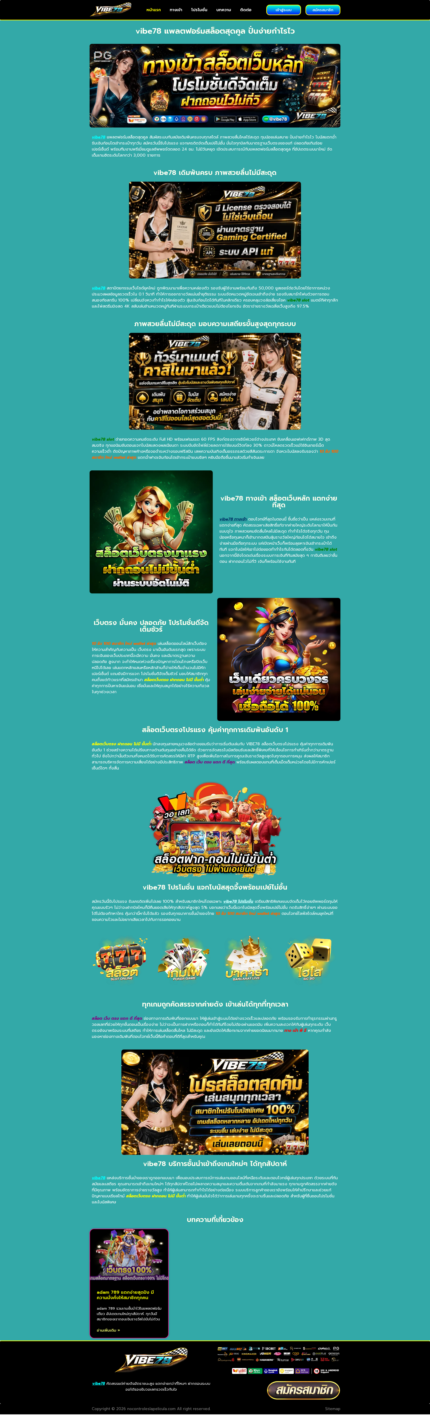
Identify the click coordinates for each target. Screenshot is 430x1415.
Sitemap (332, 1409)
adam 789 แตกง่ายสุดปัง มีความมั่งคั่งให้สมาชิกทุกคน (125, 1295)
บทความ (223, 10)
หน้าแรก (153, 10)
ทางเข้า (176, 10)
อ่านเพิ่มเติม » (108, 1330)
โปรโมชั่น (199, 10)
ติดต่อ (246, 10)
